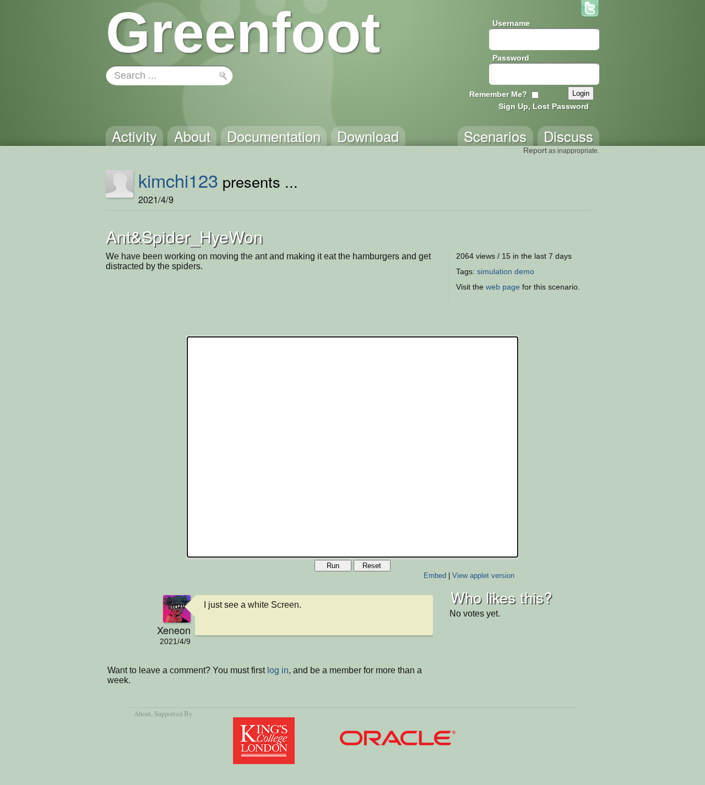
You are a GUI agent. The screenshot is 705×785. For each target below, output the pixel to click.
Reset (371, 566)
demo (524, 271)
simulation (494, 271)
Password (510, 57)
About (142, 713)
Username (511, 23)
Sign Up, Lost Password (543, 106)
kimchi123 (178, 180)
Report (535, 150)
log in (278, 670)
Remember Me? (498, 94)
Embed (435, 575)
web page (503, 286)
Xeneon (174, 630)
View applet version (483, 575)
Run (333, 566)
